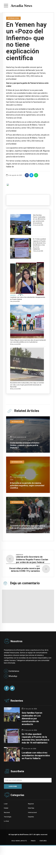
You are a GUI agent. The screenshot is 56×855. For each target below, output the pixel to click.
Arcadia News (21, 6)
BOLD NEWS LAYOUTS (19, 841)
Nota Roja (31, 808)
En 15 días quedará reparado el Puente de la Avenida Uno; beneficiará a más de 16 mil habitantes (39, 244)
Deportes (31, 817)
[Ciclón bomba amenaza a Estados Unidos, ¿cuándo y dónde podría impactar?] (28, 434)
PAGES (33, 841)
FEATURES (43, 841)
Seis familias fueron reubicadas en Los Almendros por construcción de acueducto (39, 219)
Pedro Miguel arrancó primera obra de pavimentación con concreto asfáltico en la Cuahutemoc (28, 341)
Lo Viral (6, 821)
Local (5, 804)
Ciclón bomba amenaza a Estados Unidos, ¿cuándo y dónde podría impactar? (24, 445)
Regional (31, 804)
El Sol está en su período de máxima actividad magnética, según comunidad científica (27, 485)
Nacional (7, 812)
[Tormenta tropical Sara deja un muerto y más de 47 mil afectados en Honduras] (28, 515)
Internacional (13, 18)
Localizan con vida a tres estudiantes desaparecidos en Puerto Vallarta (27, 298)
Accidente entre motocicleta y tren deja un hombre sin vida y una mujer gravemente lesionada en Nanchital (27, 385)
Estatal (6, 808)
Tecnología (7, 817)
